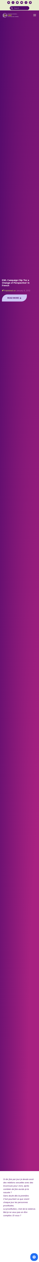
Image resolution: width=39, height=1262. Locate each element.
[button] (34, 15)
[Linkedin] (30, 2)
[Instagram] (26, 2)
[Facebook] (8, 2)
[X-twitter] (13, 2)
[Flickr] (17, 2)
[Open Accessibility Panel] (34, 1257)
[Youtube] (21, 2)
